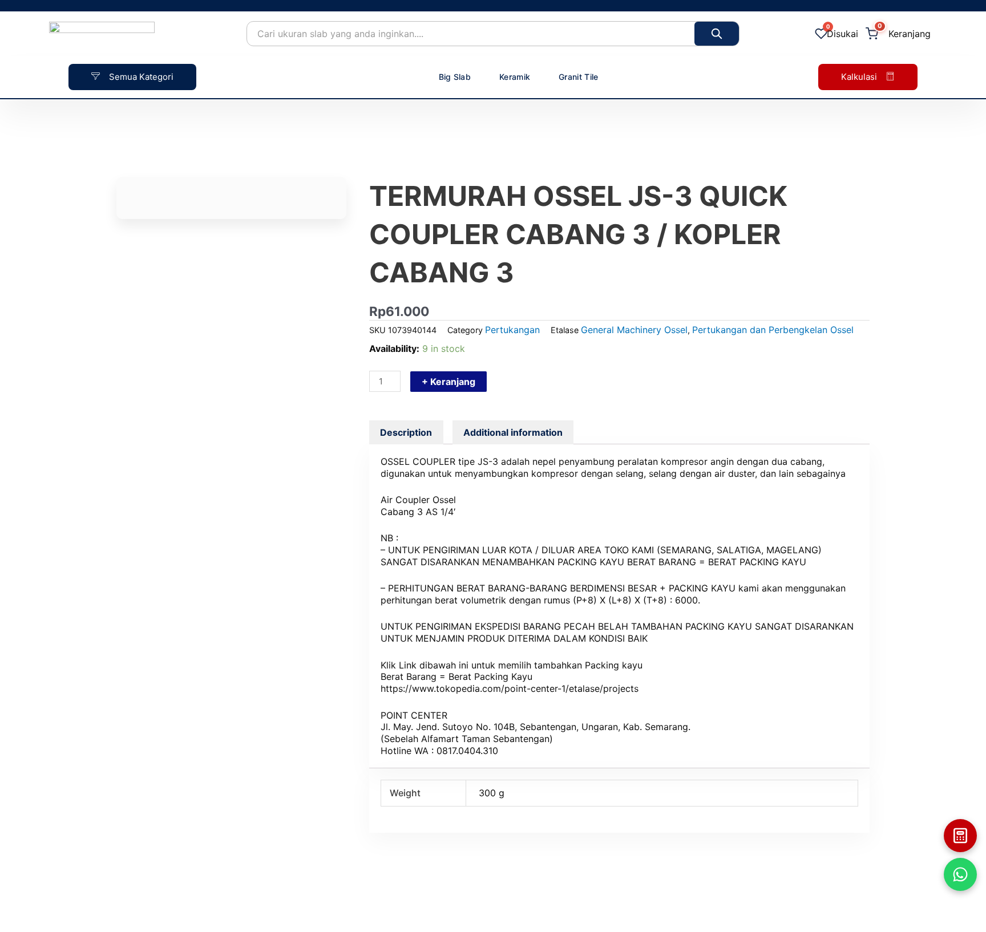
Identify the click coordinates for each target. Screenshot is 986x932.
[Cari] (716, 34)
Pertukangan (512, 329)
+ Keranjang (448, 381)
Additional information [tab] (513, 432)
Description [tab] (406, 432)
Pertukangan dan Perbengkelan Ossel (773, 329)
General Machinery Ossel (634, 329)
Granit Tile (578, 77)
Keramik (514, 77)
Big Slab (455, 77)
